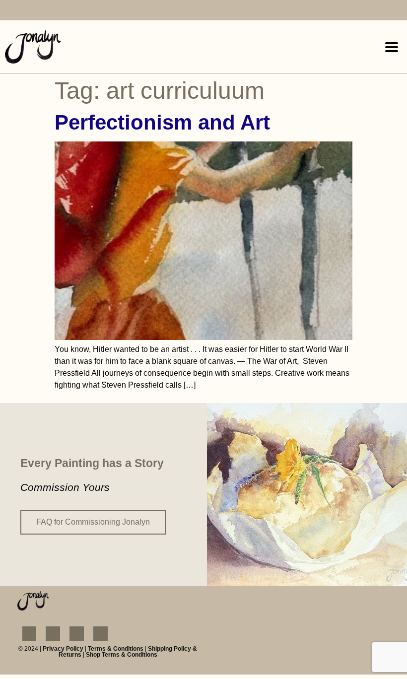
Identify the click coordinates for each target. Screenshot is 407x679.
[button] (391, 47)
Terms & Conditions (115, 648)
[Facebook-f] (9, 11)
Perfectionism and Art (162, 122)
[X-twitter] (80, 11)
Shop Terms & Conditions (121, 654)
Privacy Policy (63, 648)
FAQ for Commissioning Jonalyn (93, 522)
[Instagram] (33, 11)
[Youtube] (57, 11)
